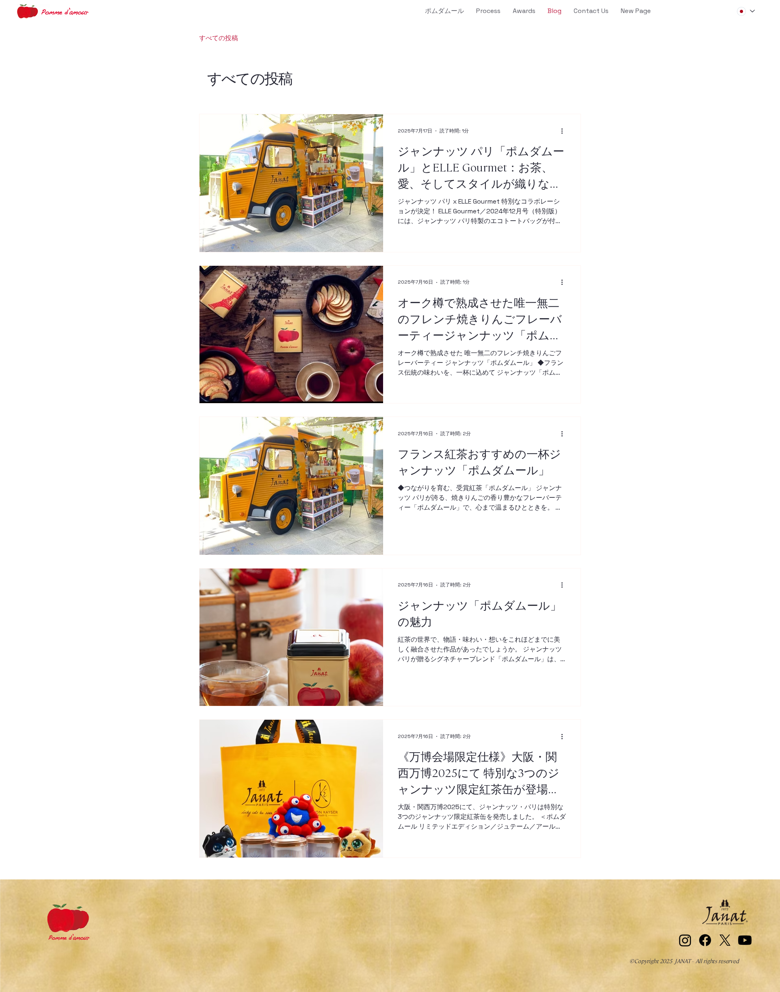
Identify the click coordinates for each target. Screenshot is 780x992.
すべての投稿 (218, 38)
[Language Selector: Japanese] (745, 11)
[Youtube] (745, 940)
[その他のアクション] (565, 131)
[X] (725, 940)
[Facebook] (705, 940)
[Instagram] (685, 940)
